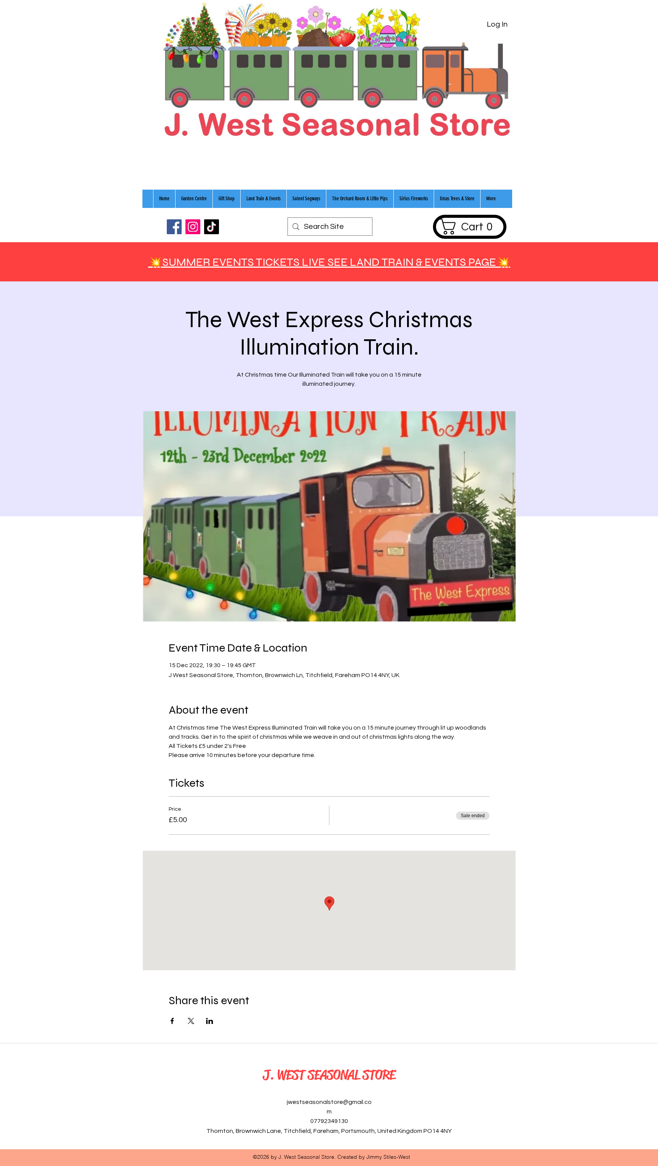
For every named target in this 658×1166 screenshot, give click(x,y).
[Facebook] (174, 226)
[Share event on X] (191, 1021)
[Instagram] (192, 226)
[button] (469, 227)
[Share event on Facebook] (172, 1021)
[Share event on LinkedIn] (209, 1021)
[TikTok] (211, 226)
